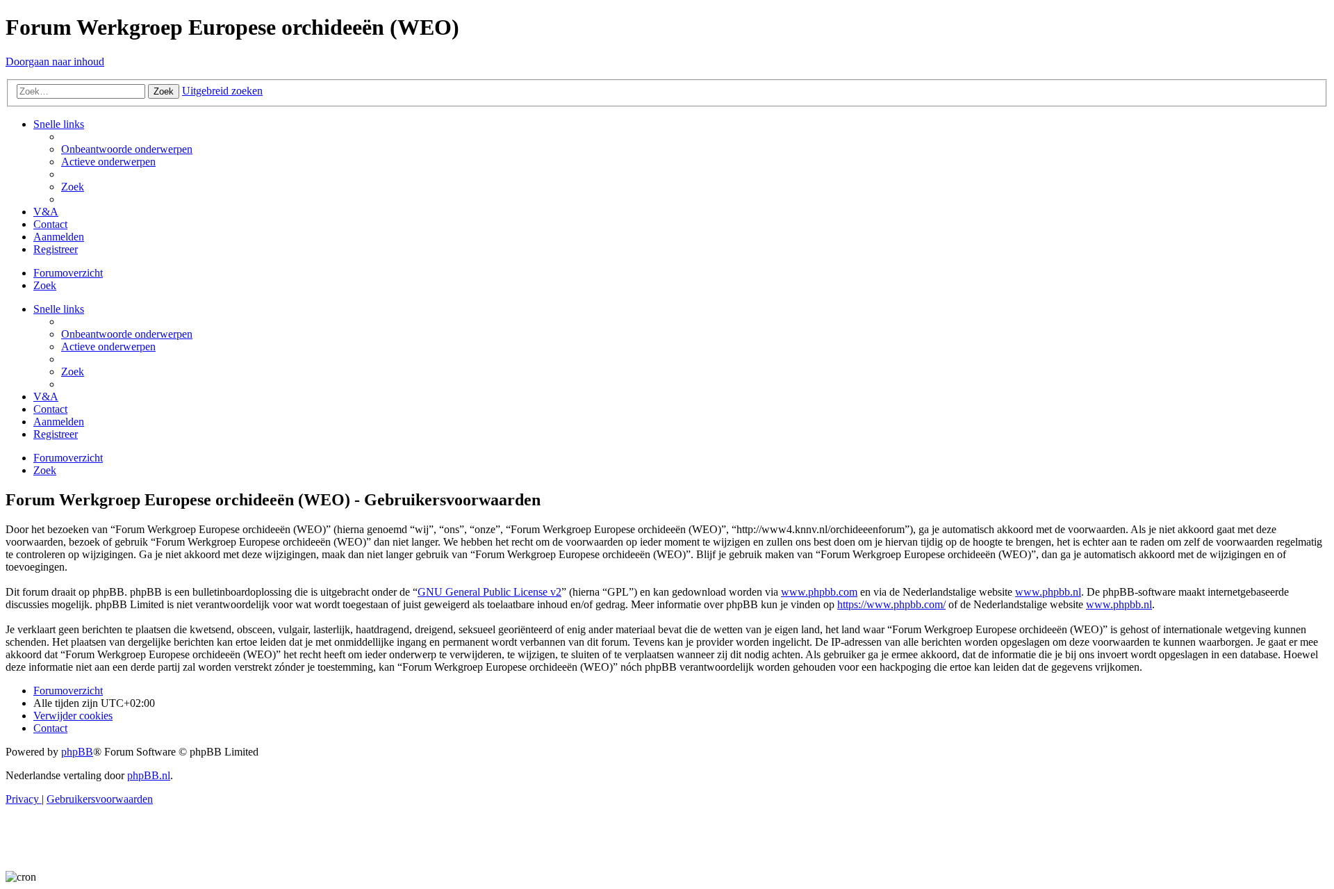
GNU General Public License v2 (489, 592)
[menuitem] (126, 149)
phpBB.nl (148, 775)
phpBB (77, 752)
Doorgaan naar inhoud (55, 61)
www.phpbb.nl (1048, 592)
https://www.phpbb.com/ (891, 604)
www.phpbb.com (819, 592)
